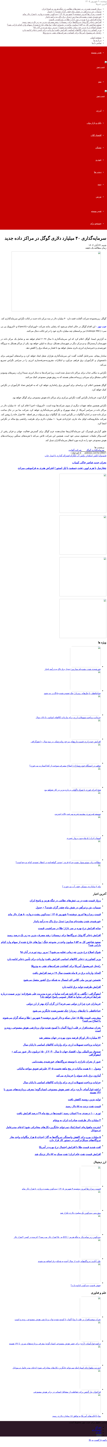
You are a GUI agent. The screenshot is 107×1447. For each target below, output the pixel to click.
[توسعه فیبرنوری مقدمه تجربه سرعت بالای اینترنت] (85, 811)
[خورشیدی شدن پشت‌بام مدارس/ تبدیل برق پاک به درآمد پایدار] (85, 666)
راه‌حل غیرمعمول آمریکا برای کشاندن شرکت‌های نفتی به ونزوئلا (72, 33)
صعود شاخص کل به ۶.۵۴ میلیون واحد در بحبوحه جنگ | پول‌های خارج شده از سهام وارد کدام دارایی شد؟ (54, 25)
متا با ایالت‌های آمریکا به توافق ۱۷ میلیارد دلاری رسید (76, 1416)
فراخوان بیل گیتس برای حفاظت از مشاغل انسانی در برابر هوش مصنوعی (67, 1392)
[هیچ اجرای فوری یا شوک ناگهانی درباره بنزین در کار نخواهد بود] (85, 787)
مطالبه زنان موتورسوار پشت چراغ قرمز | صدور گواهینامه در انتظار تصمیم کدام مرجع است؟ (58, 862)
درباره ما (97, 40)
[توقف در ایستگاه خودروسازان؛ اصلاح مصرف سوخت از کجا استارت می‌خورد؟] (85, 763)
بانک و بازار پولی (94, 123)
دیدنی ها (97, 172)
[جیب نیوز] (101, 67)
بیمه (99, 184)
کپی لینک (75, 453)
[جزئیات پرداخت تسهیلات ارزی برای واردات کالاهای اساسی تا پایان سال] (85, 715)
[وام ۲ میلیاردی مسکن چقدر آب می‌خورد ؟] (85, 884)
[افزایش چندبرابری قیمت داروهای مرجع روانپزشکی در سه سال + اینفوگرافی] (85, 739)
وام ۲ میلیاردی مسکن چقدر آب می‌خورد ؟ (81, 886)
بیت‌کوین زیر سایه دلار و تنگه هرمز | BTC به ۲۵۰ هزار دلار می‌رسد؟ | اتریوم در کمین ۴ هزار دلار (57, 1237)
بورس (98, 196)
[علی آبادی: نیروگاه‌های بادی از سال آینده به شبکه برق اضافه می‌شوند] (90, 1258)
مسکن (98, 147)
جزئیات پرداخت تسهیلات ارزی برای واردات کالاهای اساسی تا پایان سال (68, 717)
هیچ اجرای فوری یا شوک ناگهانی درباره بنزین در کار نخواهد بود (72, 790)
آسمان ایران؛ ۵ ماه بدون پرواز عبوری (84, 838)
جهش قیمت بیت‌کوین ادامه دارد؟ (86, 1285)
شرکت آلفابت (75, 450)
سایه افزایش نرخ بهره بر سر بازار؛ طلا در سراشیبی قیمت (75, 19)
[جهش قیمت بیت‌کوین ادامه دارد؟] (90, 1283)
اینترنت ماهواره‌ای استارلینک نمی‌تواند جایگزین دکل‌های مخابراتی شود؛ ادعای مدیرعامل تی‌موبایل (57, 1368)
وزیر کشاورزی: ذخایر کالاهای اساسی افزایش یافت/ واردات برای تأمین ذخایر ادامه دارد (61, 30)
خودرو (98, 160)
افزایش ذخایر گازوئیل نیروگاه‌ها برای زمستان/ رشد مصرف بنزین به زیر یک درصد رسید (61, 22)
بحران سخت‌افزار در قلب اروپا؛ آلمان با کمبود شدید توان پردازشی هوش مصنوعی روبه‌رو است (58, 1319)
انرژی (98, 110)
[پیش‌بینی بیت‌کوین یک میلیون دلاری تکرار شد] (90, 1210)
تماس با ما (96, 43)
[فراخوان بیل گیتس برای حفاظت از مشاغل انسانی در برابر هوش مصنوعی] (90, 1389)
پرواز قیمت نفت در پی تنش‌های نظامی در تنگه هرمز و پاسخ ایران (71, 9)
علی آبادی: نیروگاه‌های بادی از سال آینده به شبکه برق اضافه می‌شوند (69, 1261)
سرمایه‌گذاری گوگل (95, 450)
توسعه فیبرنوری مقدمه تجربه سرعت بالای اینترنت (78, 814)
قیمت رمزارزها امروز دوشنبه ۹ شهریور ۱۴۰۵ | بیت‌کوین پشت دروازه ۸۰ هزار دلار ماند (62, 14)
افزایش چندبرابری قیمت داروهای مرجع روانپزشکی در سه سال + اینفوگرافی (66, 741)
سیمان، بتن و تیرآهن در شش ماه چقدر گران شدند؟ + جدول (74, 11)
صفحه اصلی (95, 37)
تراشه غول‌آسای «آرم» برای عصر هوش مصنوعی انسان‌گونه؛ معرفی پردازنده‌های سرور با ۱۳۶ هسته (55, 1343)
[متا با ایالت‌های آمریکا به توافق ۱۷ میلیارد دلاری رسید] (90, 1413)
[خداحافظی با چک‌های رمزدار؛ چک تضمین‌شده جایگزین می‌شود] (85, 690)
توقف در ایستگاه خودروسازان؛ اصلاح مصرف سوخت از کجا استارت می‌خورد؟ (65, 766)
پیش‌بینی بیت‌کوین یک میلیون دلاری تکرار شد (80, 1213)
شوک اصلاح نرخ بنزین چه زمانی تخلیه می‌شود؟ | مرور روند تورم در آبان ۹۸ (67, 27)
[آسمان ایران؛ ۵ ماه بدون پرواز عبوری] (85, 835)
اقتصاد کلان (96, 135)
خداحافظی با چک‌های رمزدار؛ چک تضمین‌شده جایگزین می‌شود (72, 693)
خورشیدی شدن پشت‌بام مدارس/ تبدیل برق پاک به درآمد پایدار (73, 17)
